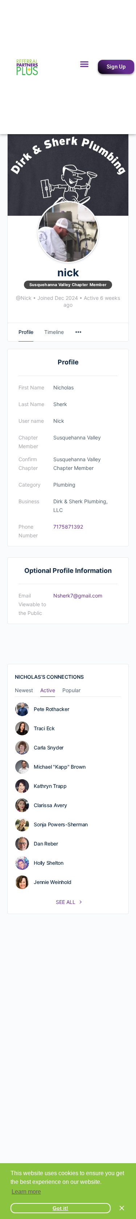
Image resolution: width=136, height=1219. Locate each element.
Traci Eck (44, 728)
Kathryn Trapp (50, 786)
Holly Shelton (48, 863)
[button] (84, 64)
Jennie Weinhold (52, 882)
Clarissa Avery (50, 805)
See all (66, 902)
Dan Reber (46, 844)
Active (47, 690)
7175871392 (68, 527)
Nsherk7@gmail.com (77, 595)
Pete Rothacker (51, 709)
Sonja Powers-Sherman (61, 824)
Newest (24, 690)
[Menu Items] (78, 332)
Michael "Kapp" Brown (60, 767)
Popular (71, 690)
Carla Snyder (48, 748)
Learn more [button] (26, 1192)
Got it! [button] (60, 1208)
